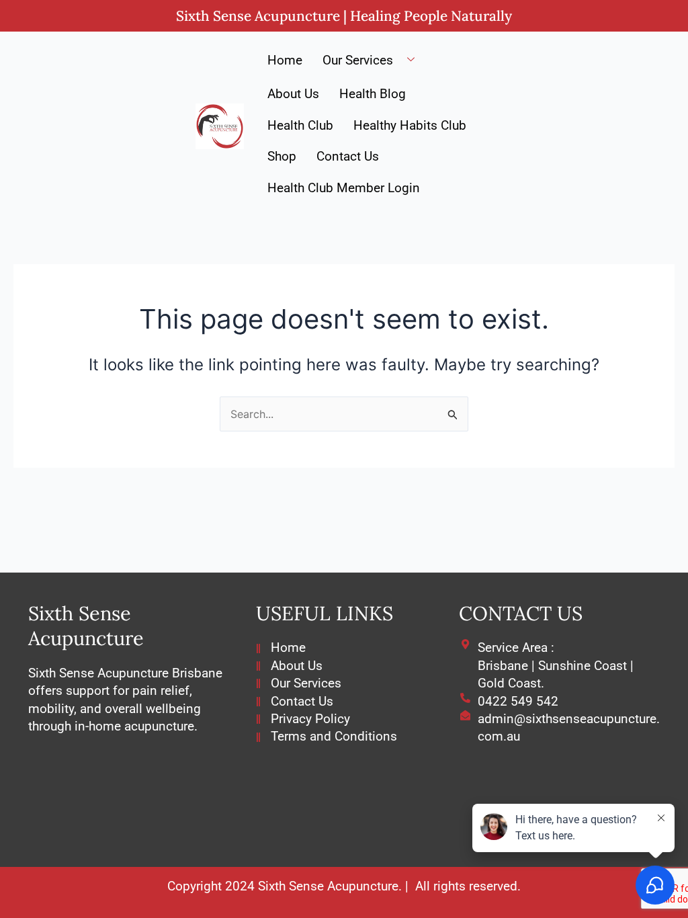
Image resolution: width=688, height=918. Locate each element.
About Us (293, 93)
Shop (281, 156)
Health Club (300, 125)
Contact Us (347, 156)
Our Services (357, 60)
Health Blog (372, 93)
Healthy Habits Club (409, 125)
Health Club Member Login (343, 188)
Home (284, 60)
